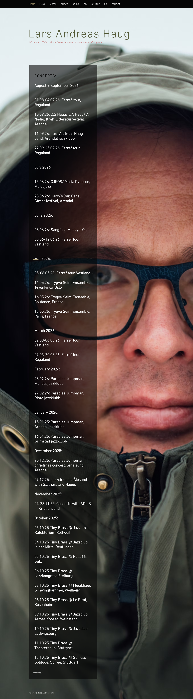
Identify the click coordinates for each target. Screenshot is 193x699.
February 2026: (47, 369)
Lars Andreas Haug (79, 34)
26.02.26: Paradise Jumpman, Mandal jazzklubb (59, 381)
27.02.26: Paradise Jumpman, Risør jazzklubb (59, 396)
